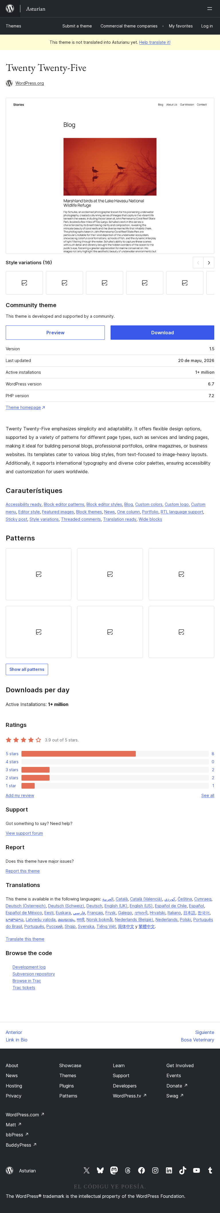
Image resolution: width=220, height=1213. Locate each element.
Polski (185, 919)
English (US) (141, 905)
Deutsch (94, 905)
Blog (128, 504)
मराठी (80, 919)
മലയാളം (66, 919)
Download (162, 332)
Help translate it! (154, 42)
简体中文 (126, 926)
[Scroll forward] (209, 262)
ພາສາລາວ (14, 919)
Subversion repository (34, 973)
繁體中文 (147, 926)
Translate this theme (25, 938)
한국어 (204, 912)
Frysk (110, 912)
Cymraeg (202, 898)
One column (128, 511)
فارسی (79, 912)
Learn (119, 1065)
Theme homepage (23, 407)
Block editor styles (104, 504)
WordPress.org (29, 83)
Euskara (63, 912)
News (109, 511)
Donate (177, 1086)
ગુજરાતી (141, 912)
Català (122, 898)
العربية (107, 898)
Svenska (86, 926)
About (12, 1065)
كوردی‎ (169, 898)
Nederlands (167, 919)
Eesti (49, 912)
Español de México (24, 912)
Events (173, 1075)
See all (207, 795)
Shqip (70, 926)
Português (34, 926)
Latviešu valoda (41, 919)
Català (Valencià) (146, 898)
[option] (38, 574)
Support (121, 1075)
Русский (54, 926)
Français (95, 912)
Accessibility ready (24, 504)
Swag (175, 1096)
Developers (125, 1086)
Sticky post (16, 519)
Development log (29, 967)
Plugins (66, 1086)
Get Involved (180, 1065)
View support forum (24, 833)
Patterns (68, 1096)
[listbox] (110, 603)
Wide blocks (150, 519)
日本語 (189, 912)
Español (196, 905)
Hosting (14, 1086)
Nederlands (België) (134, 919)
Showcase (70, 1065)
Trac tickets (24, 987)
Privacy (13, 1096)
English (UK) (116, 905)
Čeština (185, 898)
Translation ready (119, 519)
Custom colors (148, 504)
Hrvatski (157, 912)
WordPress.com (25, 1114)
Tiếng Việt (106, 926)
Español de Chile (171, 905)
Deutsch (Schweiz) (66, 905)
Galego (125, 912)
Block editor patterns (64, 504)
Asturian (27, 1171)
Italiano (174, 912)
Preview (55, 332)
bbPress (17, 1135)
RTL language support (182, 511)
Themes (13, 25)
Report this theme (23, 870)
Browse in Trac (27, 980)
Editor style (29, 511)
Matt (14, 1125)
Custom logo (177, 504)
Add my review (20, 795)
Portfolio (150, 511)
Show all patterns (26, 669)
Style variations (44, 519)
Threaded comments (81, 519)
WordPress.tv (130, 1096)
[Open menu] (211, 8)
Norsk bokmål (100, 919)
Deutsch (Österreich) (26, 905)
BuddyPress (21, 1145)
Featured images (58, 511)
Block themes (89, 511)
